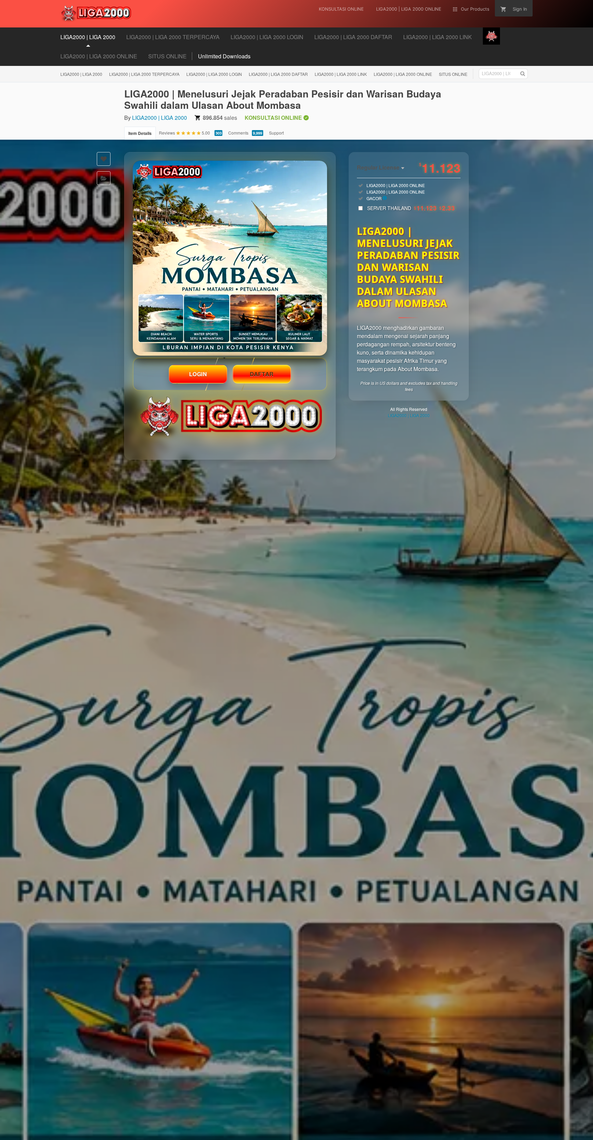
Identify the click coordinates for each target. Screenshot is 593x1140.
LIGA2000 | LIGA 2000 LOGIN (214, 74)
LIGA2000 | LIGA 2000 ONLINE (98, 56)
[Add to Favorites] (104, 159)
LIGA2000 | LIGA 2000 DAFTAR (278, 74)
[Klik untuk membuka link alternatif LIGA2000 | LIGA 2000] (230, 258)
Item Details (140, 133)
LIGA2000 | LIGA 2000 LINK (341, 74)
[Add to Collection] (104, 178)
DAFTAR (262, 374)
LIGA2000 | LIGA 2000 (81, 74)
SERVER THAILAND (411, 208)
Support (276, 133)
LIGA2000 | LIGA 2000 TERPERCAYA (144, 74)
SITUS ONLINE (167, 56)
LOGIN (198, 374)
